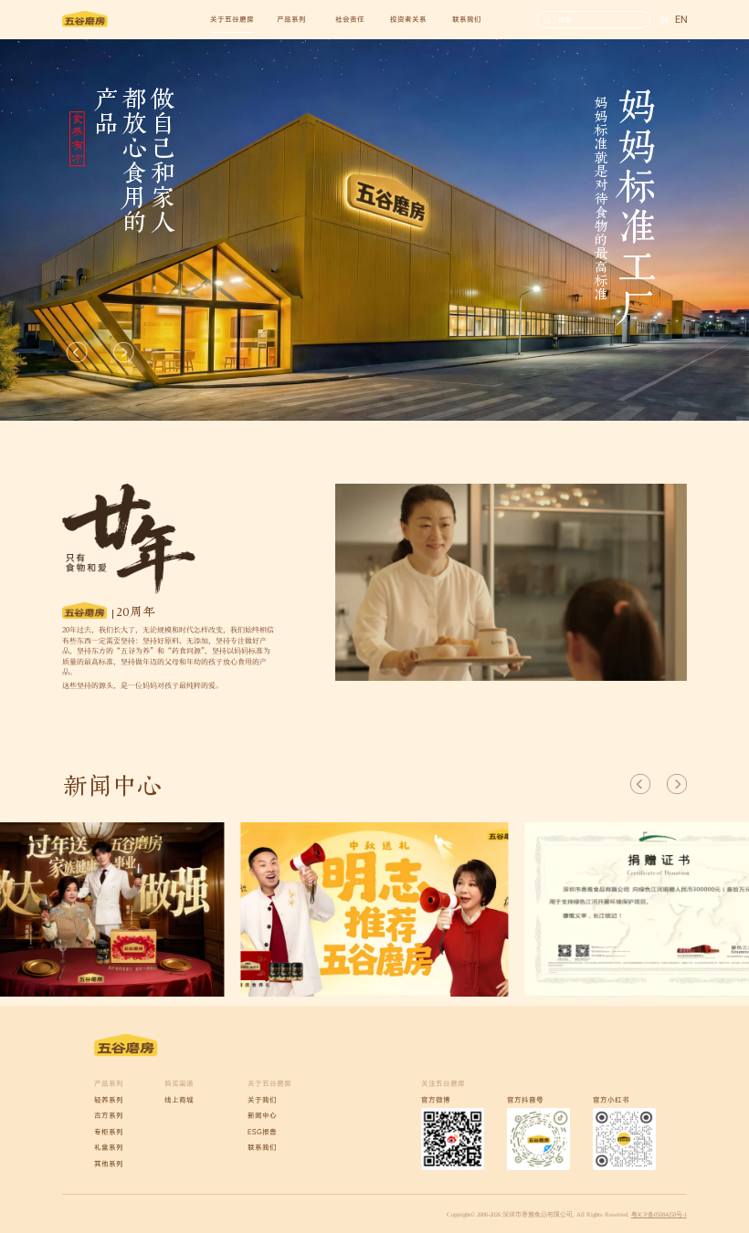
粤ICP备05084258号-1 (659, 1214)
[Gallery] (374, 909)
